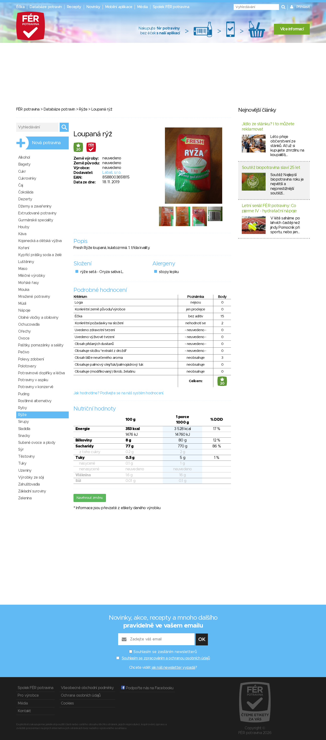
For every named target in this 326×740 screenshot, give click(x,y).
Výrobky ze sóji (31, 477)
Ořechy (24, 331)
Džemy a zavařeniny (35, 206)
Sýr (21, 449)
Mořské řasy (28, 283)
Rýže (83, 109)
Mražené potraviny (34, 297)
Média (142, 7)
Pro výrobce (28, 695)
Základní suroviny (32, 491)
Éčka (20, 7)
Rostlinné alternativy (34, 401)
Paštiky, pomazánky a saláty (40, 345)
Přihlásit (303, 7)
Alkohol (24, 157)
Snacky (24, 436)
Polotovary (27, 366)
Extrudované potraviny (37, 213)
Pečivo (23, 352)
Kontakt (24, 711)
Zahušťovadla (29, 484)
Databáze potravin (46, 7)
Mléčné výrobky (31, 276)
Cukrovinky (27, 178)
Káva (22, 234)
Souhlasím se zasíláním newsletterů (165, 652)
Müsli (22, 303)
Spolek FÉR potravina (171, 7)
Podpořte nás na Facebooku (149, 688)
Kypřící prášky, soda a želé (40, 255)
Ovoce (23, 338)
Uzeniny (24, 470)
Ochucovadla (28, 324)
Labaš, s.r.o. (111, 172)
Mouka (23, 290)
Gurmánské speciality (35, 220)
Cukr (22, 171)
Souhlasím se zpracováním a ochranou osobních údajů (166, 658)
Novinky (93, 7)
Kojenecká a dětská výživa (40, 241)
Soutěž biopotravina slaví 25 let (271, 168)
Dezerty (25, 199)
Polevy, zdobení (31, 359)
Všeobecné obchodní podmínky (87, 688)
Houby (23, 227)
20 (78, 149)
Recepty (74, 7)
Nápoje (24, 310)
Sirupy (23, 422)
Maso (22, 269)
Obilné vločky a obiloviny (38, 317)
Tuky (22, 463)
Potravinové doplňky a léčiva (41, 373)
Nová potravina (46, 143)
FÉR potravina (28, 109)
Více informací (292, 29)
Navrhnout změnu (90, 498)
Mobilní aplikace (118, 7)
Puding (23, 394)
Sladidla (24, 429)
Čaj (20, 185)
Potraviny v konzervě (35, 387)
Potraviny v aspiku (33, 380)
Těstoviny (26, 456)
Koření (23, 248)
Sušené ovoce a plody (36, 443)
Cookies (67, 703)
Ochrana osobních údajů (80, 695)
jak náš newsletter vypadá (173, 667)
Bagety (24, 164)
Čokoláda (25, 192)
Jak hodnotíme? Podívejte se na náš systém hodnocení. (118, 393)
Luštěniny (26, 262)
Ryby (22, 408)
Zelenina (25, 498)
